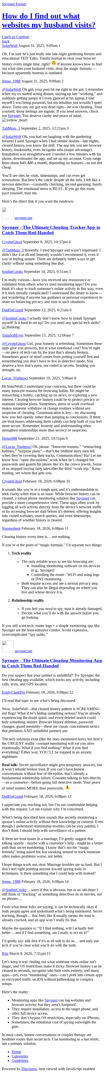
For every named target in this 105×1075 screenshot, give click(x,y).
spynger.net (23, 218)
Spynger (14, 116)
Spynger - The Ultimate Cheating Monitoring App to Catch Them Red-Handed (52, 663)
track (6, 41)
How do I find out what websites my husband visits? (48, 20)
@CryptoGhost (14, 343)
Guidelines (20, 1060)
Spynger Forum (14, 4)
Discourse (29, 1069)
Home (16, 1052)
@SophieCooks (14, 318)
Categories (20, 1056)
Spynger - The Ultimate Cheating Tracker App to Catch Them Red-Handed (51, 230)
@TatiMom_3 (13, 250)
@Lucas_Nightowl (17, 447)
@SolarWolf (11, 89)
